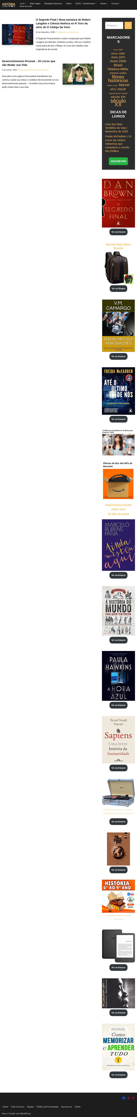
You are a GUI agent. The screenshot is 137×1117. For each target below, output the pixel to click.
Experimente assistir (118, 504)
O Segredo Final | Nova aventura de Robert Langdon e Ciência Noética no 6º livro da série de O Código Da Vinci (63, 23)
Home (5, 1107)
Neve (4, 1113)
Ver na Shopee (118, 288)
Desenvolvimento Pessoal (37, 70)
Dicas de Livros (26, 6)
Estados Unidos (118, 73)
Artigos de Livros (65, 32)
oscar (122, 89)
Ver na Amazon (118, 232)
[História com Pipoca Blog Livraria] (8, 4)
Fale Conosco (17, 1107)
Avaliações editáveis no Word (118, 915)
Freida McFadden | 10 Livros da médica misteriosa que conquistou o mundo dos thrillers (118, 143)
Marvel (124, 85)
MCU (113, 89)
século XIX (118, 97)
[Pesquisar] (128, 25)
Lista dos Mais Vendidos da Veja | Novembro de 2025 (116, 128)
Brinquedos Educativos (53, 4)
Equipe (30, 1107)
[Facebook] (123, 1098)
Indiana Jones (112, 85)
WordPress (25, 1113)
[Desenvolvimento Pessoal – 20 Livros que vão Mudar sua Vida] (78, 74)
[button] (25, 3)
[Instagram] (128, 1098)
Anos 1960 (118, 53)
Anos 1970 (118, 57)
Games (69, 4)
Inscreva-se (66, 1107)
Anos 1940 (118, 50)
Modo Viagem (35, 4)
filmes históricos (118, 78)
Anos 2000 (118, 61)
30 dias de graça (118, 513)
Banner (76, 32)
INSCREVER (118, 161)
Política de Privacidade (47, 1107)
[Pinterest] (133, 1098)
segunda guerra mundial (118, 93)
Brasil (118, 65)
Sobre (78, 1107)
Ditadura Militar (118, 69)
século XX (118, 102)
